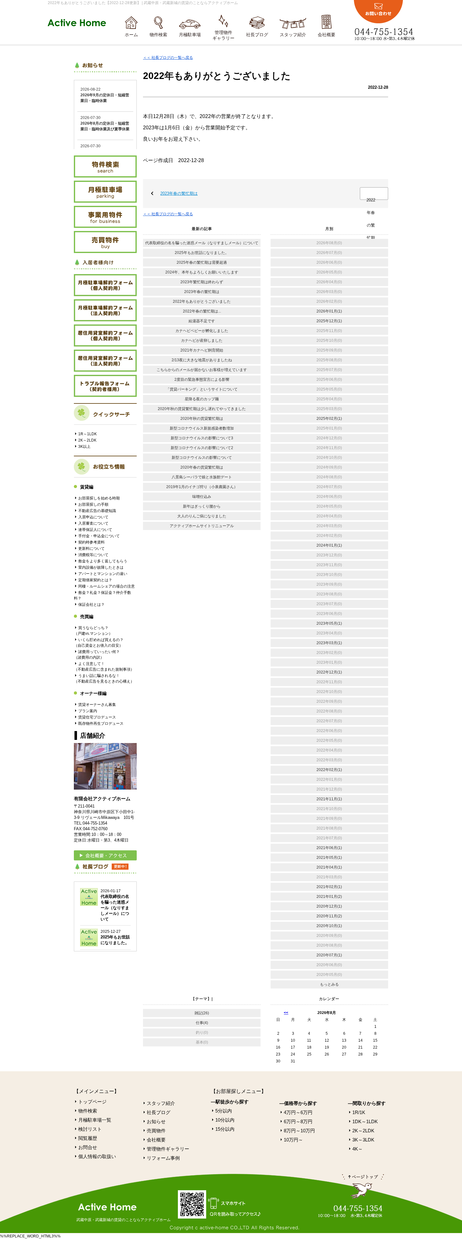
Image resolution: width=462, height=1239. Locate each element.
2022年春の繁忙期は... (370, 199)
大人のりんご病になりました (201, 516)
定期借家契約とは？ (95, 580)
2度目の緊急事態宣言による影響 (201, 379)
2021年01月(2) (329, 896)
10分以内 (224, 1120)
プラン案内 (87, 711)
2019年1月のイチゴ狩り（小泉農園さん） (202, 487)
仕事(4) (202, 1023)
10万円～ (293, 1139)
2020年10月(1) (329, 926)
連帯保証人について (95, 529)
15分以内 (224, 1129)
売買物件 (156, 1130)
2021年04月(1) (329, 867)
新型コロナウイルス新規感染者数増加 (202, 428)
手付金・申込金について (99, 536)
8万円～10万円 (299, 1130)
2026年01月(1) (329, 311)
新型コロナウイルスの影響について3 (202, 438)
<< (286, 1013)
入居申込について (93, 517)
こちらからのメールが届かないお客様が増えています (202, 370)
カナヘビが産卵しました (202, 340)
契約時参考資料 (91, 542)
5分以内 (223, 1110)
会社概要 (326, 34)
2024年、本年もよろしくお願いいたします (201, 272)
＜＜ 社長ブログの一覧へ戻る (168, 57)
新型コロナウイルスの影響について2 (202, 448)
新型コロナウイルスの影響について (202, 457)
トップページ (92, 1101)
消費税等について (93, 555)
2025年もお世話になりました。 (202, 253)
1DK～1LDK (365, 1121)
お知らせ (156, 1121)
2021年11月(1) (329, 799)
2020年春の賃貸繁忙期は (201, 467)
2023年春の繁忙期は (179, 193)
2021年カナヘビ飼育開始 (201, 350)
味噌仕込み (201, 496)
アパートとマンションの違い (102, 574)
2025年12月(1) (329, 321)
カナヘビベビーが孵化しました (201, 331)
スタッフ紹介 (293, 34)
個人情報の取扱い (97, 1156)
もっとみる (329, 984)
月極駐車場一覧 (94, 1120)
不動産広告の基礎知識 (97, 511)
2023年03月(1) (329, 643)
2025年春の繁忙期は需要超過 (202, 262)
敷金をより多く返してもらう (102, 561)
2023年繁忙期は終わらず (201, 282)
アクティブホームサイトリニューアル (202, 526)
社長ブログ (257, 34)
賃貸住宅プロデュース (97, 717)
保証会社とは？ (91, 604)
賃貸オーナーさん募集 (97, 704)
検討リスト (90, 1129)
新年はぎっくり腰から (202, 506)
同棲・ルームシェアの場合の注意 (106, 586)
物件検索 (158, 34)
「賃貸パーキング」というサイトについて (202, 389)
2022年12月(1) (329, 672)
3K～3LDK (363, 1139)
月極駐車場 (190, 34)
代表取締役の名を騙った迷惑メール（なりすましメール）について (201, 243)
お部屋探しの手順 (93, 504)
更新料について (91, 548)
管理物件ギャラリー (223, 35)
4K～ (357, 1149)
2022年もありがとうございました (202, 301)
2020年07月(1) (329, 955)
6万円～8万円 (298, 1121)
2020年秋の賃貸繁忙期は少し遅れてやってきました (202, 409)
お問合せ (87, 1147)
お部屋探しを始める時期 (99, 498)
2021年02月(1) (329, 887)
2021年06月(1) (329, 848)
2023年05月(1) (329, 623)
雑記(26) (202, 1013)
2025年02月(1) (329, 418)
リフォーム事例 (163, 1158)
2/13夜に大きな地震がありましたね (202, 360)
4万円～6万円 (298, 1112)
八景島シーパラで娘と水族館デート (202, 477)
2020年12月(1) (329, 906)
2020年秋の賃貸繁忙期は (201, 418)
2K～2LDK (87, 440)
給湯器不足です (202, 321)
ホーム (131, 34)
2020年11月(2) (329, 916)
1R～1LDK (87, 434)
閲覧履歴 (87, 1138)
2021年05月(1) (329, 857)
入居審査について (93, 523)
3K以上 (84, 446)
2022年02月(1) (329, 770)
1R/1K (358, 1112)
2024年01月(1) (329, 545)
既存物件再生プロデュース (101, 723)
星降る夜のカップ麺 (202, 399)
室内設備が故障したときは (101, 567)
